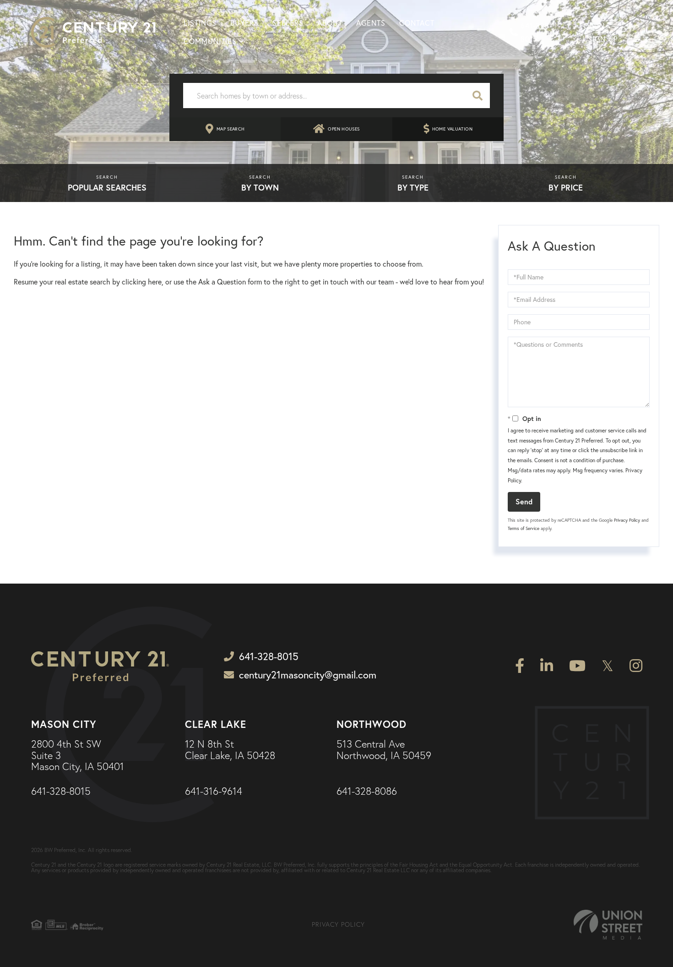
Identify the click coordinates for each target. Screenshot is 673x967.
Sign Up (603, 39)
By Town (260, 187)
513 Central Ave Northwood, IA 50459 (383, 750)
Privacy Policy (627, 520)
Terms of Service (523, 528)
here (155, 281)
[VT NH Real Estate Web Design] (608, 925)
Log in (592, 25)
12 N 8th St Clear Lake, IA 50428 (230, 750)
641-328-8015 (536, 32)
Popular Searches (107, 187)
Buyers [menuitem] (244, 22)
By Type (413, 187)
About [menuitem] (329, 22)
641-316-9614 (213, 791)
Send (524, 501)
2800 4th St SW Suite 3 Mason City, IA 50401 (77, 755)
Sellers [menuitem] (288, 22)
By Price (565, 187)
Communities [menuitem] (210, 41)
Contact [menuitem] (416, 22)
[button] (477, 95)
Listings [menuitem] (200, 22)
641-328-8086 (366, 791)
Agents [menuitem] (370, 22)
